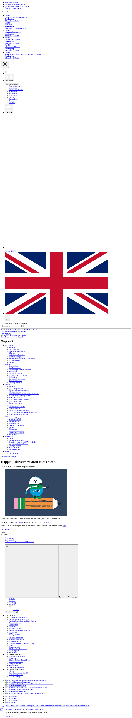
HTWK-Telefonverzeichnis (18, 617)
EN (109, 313)
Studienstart (13, 371)
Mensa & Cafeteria (15, 420)
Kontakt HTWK (10, 251)
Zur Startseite (5, 529)
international (9, 436)
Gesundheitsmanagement (17, 425)
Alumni (11, 97)
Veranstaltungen (14, 447)
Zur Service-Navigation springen (15, 4)
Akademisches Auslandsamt (18, 649)
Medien (11, 101)
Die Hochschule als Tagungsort (19, 410)
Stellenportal (13, 434)
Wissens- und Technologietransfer (20, 395)
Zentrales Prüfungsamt (16, 639)
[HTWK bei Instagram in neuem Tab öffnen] (11, 697)
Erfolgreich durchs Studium (18, 375)
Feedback (12, 103)
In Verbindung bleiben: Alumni (19, 414)
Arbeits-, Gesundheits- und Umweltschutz (22, 621)
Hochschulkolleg (14, 647)
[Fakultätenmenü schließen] (5, 64)
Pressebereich (13, 632)
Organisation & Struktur (17, 355)
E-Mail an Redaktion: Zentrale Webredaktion (19, 542)
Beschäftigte (13, 93)
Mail (64, 526)
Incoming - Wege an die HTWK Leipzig (22, 442)
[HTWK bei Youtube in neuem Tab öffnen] (10, 702)
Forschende (13, 95)
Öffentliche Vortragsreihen (17, 351)
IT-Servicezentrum (15, 641)
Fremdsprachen (14, 423)
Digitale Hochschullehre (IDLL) (19, 660)
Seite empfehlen (10, 540)
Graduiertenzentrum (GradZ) (18, 673)
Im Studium (13, 377)
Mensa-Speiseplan (15, 623)
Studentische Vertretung (17, 433)
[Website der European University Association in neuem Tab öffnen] (25, 680)
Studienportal (13, 665)
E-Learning (12, 658)
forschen (8, 384)
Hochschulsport (14, 421)
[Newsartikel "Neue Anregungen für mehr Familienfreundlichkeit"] (29, 684)
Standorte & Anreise (15, 628)
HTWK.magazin (14, 634)
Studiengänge (13, 366)
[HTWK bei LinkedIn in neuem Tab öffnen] (10, 698)
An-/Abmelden (14, 453)
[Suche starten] (23, 326)
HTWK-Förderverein (16, 675)
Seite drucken (9, 538)
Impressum (9, 709)
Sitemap (41, 709)
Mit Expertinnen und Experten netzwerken (23, 412)
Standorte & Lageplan (16, 357)
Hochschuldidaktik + (16, 662)
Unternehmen (13, 99)
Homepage (45, 522)
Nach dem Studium (15, 381)
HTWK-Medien (14, 360)
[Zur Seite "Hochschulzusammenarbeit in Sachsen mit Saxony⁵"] (16, 691)
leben (6, 416)
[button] (9, 77)
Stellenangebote (14, 349)
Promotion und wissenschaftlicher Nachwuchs (24, 394)
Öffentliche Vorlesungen (17, 667)
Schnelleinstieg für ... (12, 84)
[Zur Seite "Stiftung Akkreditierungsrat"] (24, 693)
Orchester (12, 427)
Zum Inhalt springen (11, 2)
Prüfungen (12, 626)
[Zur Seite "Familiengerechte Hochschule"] (17, 682)
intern (7, 451)
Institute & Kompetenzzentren (19, 390)
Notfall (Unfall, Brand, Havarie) (19, 619)
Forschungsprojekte (15, 397)
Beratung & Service (15, 383)
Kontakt (11, 362)
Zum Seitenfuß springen (13, 8)
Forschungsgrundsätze (16, 388)
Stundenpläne (13, 625)
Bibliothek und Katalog (16, 638)
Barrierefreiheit (33, 709)
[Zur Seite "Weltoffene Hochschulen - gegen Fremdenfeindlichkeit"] (26, 687)
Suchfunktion (19, 522)
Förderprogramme (15, 392)
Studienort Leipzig (15, 418)
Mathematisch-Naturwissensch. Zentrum (22, 643)
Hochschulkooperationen (17, 440)
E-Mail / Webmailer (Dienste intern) (20, 630)
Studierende (13, 88)
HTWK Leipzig (6, 333)
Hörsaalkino (13, 429)
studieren (8, 364)
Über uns (12, 353)
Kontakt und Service (15, 403)
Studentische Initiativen (16, 431)
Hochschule (9, 345)
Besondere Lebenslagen (17, 379)
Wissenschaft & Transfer (17, 407)
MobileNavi (10, 716)
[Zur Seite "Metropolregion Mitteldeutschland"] (19, 689)
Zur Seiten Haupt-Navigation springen (17, 6)
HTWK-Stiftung (14, 677)
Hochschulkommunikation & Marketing (22, 358)
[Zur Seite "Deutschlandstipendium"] (15, 686)
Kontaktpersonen (14, 449)
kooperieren (9, 405)
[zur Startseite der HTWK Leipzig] (14, 335)
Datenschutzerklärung (21, 709)
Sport (11, 645)
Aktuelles (12, 347)
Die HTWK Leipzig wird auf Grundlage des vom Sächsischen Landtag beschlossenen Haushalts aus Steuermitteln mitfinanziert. (48, 706)
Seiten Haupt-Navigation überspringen (13, 337)
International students (16, 90)
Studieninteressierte (15, 86)
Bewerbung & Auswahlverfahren (20, 370)
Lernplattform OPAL (16, 664)
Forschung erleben (15, 401)
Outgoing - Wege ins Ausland (18, 444)
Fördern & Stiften (15, 408)
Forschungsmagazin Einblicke (19, 399)
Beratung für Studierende (17, 656)
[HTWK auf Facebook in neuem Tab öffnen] (11, 700)
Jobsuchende (13, 92)
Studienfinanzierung (15, 373)
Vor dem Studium (15, 368)
